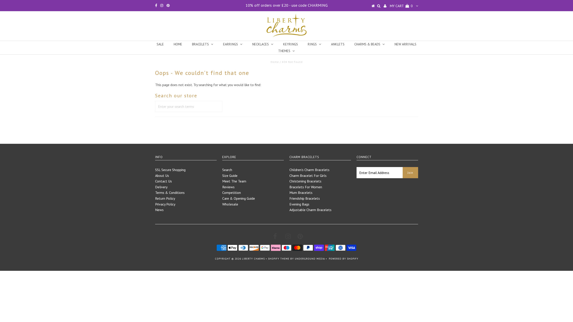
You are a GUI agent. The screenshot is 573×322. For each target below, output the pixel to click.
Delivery (161, 187)
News (159, 210)
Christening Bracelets (305, 181)
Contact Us (163, 181)
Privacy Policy (165, 204)
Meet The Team (234, 181)
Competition (231, 192)
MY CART (401, 6)
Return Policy (165, 198)
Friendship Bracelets (304, 198)
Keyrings (290, 44)
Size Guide (229, 175)
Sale (160, 44)
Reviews (228, 187)
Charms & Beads (367, 44)
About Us (162, 175)
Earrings (230, 44)
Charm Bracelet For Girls (308, 175)
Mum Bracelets (300, 192)
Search (227, 169)
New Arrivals (405, 44)
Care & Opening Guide (238, 198)
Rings (312, 44)
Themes (284, 51)
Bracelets (200, 44)
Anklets (337, 44)
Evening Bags (299, 204)
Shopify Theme (278, 258)
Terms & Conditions (170, 192)
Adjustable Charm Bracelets (310, 210)
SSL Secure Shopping (170, 169)
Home (178, 44)
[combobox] (188, 106)
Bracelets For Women (305, 187)
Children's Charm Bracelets (309, 169)
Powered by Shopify (343, 258)
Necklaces (260, 44)
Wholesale (230, 204)
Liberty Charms (253, 258)
